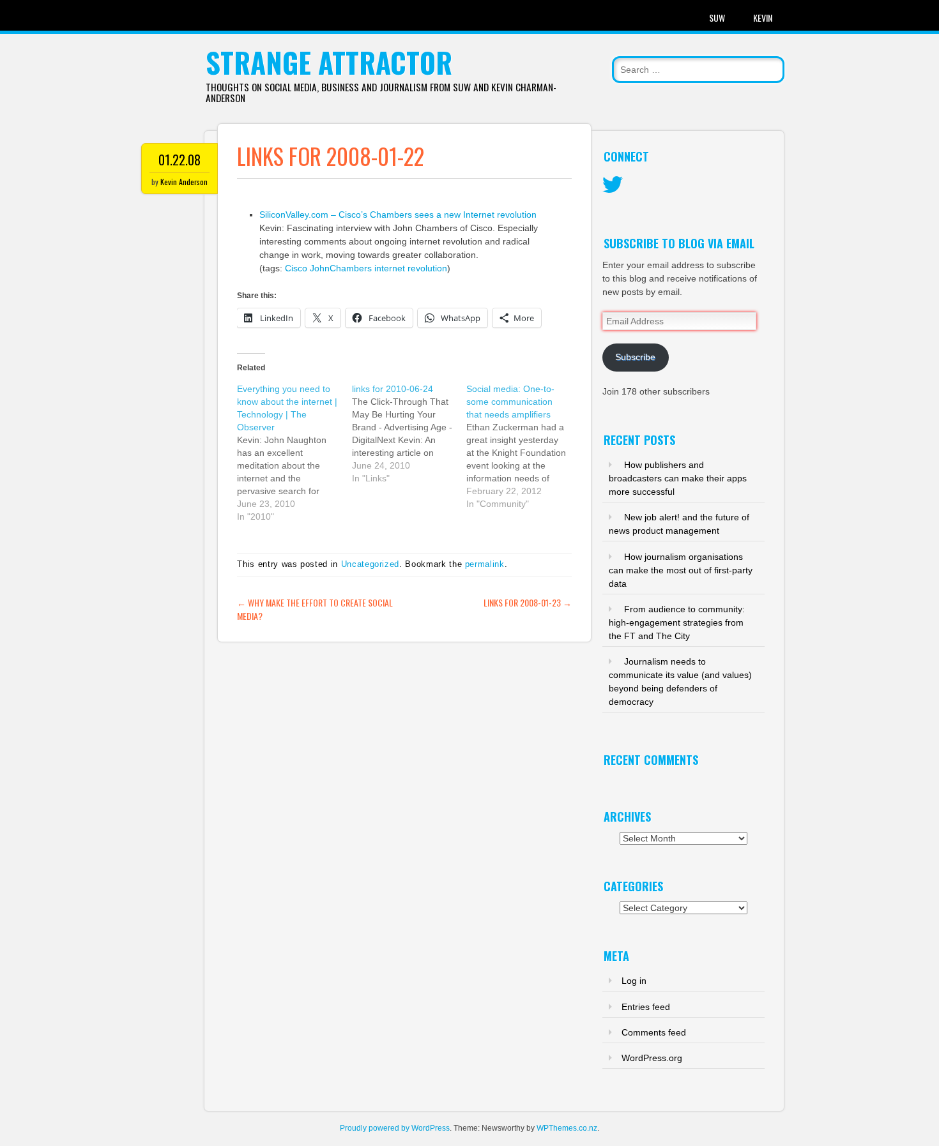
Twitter (612, 185)
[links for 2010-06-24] (409, 433)
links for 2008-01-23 (528, 602)
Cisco (296, 268)
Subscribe (635, 357)
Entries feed (646, 1007)
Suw (717, 17)
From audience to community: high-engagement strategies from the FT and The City (677, 622)
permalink (485, 564)
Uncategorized (370, 564)
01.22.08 (179, 159)
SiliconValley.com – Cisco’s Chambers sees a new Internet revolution (398, 214)
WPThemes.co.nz (567, 1128)
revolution (427, 268)
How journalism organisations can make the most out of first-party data (680, 570)
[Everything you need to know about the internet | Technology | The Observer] (294, 452)
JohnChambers (341, 268)
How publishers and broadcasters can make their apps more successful (678, 478)
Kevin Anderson (184, 181)
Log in (634, 981)
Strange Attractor (329, 62)
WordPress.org (652, 1058)
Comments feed (654, 1032)
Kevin (762, 17)
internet (389, 268)
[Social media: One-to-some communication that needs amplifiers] (523, 446)
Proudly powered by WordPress (395, 1128)
